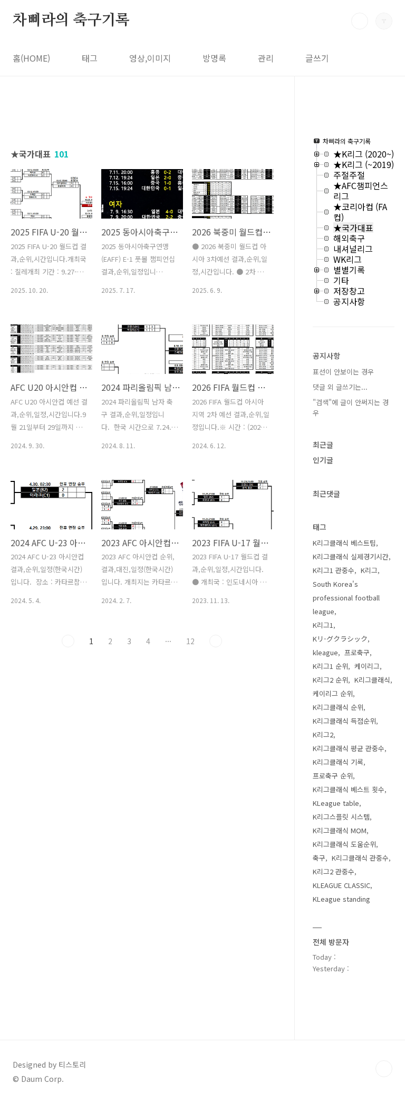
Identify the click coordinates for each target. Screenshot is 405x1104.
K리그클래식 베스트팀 (344, 543)
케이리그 (367, 666)
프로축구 (357, 652)
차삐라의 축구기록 (71, 20)
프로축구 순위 (333, 776)
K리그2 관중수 (333, 871)
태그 (90, 58)
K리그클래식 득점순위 (344, 721)
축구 (319, 858)
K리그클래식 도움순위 (344, 844)
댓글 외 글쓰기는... (340, 387)
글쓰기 (317, 58)
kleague (325, 652)
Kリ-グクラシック (340, 639)
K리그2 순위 (330, 680)
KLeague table (336, 803)
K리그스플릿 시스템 (341, 817)
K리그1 (323, 625)
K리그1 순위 (330, 666)
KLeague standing (341, 899)
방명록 (214, 58)
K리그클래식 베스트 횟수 (348, 789)
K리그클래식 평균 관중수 (348, 748)
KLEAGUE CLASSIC (341, 885)
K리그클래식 (372, 680)
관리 (266, 58)
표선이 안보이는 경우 (343, 372)
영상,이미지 (150, 58)
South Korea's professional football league (346, 597)
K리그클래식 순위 (338, 707)
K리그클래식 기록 (338, 762)
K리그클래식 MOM (340, 830)
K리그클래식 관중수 (360, 858)
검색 (360, 21)
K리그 (369, 570)
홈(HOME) (31, 58)
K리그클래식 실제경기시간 (351, 556)
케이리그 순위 (333, 693)
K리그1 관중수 (333, 570)
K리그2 (323, 735)
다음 (215, 641)
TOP (383, 1068)
